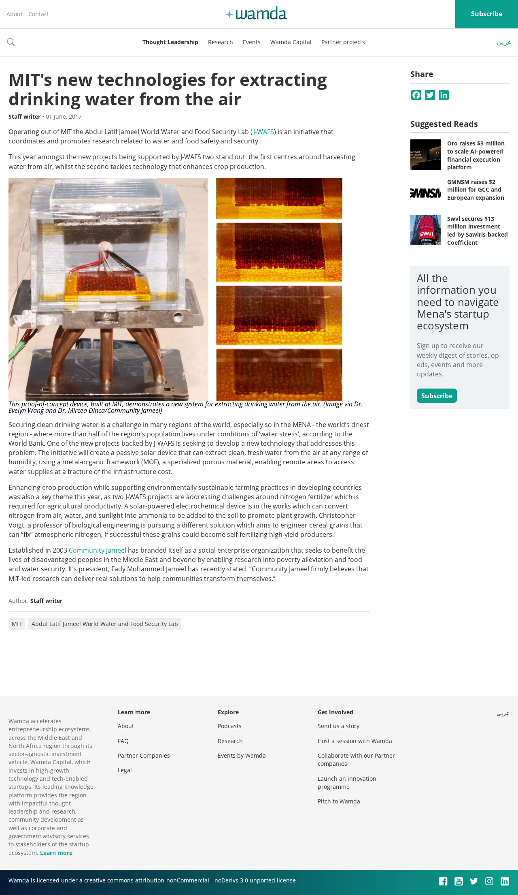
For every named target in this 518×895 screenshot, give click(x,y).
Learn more (56, 853)
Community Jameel (97, 550)
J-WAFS (263, 131)
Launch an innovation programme (347, 782)
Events (252, 42)
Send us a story (338, 726)
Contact (38, 14)
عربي (504, 42)
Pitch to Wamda (339, 801)
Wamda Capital (291, 42)
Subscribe (486, 13)
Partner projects (343, 42)
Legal (125, 770)
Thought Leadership (170, 42)
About (14, 14)
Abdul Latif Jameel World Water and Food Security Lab (105, 624)
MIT (17, 624)
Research (220, 42)
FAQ (123, 741)
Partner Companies (144, 755)
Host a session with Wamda (355, 741)
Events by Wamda (242, 755)
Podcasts (230, 726)
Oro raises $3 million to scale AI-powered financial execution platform (476, 155)
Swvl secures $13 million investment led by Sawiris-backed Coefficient (477, 230)
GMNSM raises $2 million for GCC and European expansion (475, 189)
